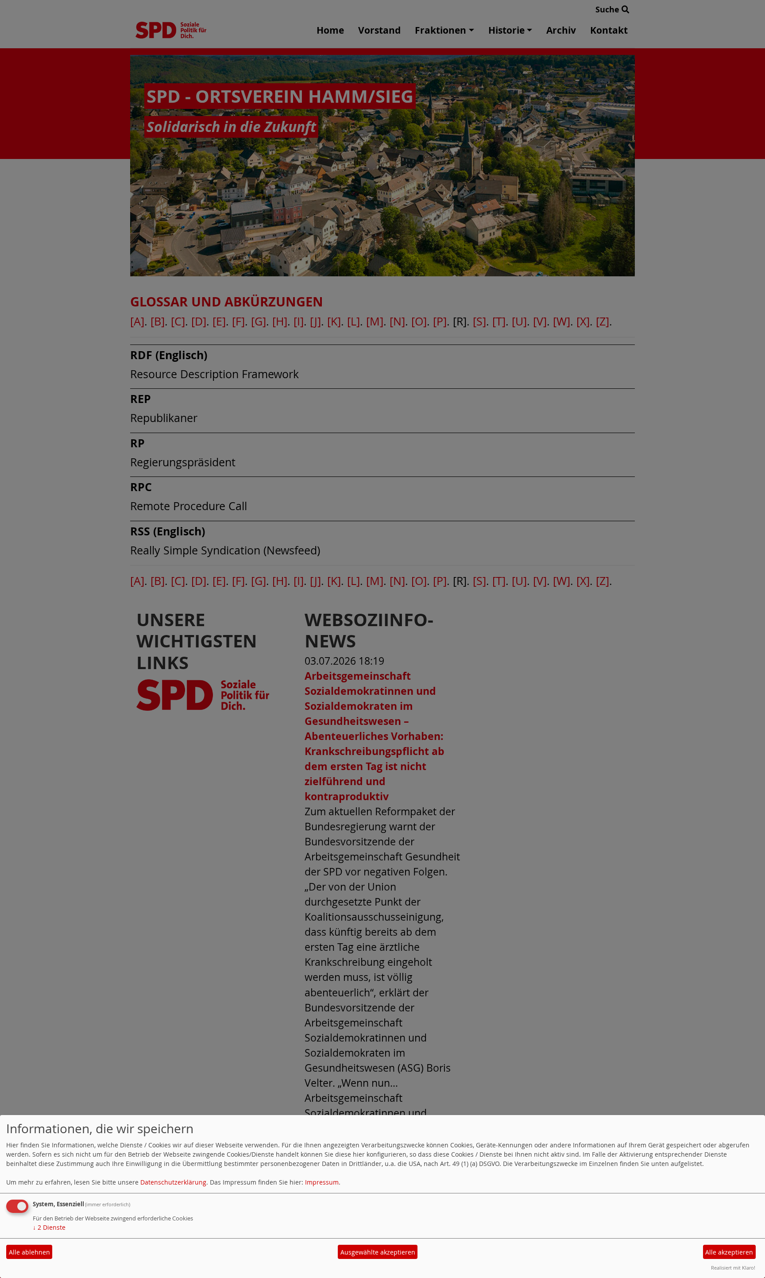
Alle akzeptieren (729, 1252)
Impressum (322, 1182)
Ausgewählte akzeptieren (377, 1252)
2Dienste (49, 1227)
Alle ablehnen (29, 1252)
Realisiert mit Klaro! (733, 1267)
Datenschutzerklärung (173, 1182)
